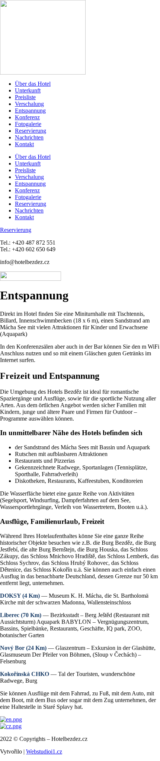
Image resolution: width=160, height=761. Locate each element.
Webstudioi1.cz (44, 751)
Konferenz (27, 117)
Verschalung (29, 104)
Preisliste (25, 97)
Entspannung (30, 110)
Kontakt (24, 144)
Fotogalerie (28, 124)
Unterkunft (28, 90)
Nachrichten (29, 137)
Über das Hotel (33, 84)
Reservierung (30, 131)
